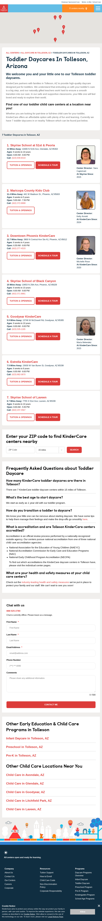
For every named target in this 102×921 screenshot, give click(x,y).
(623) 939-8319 (19, 158)
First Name (12, 622)
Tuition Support (46, 873)
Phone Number (13, 660)
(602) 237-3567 (19, 410)
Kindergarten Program (85, 895)
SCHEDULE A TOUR (48, 165)
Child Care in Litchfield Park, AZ (29, 800)
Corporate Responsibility (51, 891)
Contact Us (9, 876)
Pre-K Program (81, 891)
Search (74, 450)
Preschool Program (83, 887)
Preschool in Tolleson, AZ (24, 747)
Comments (11, 673)
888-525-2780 (13, 611)
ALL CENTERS (12, 53)
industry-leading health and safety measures (45, 582)
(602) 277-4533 (19, 248)
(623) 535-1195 (18, 329)
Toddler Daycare (82, 883)
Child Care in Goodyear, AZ (25, 792)
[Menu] (98, 8)
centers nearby (76, 8)
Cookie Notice (29, 914)
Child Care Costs (47, 880)
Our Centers (10, 880)
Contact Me (51, 705)
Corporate (9, 888)
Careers (8, 884)
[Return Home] (4, 8)
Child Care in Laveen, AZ (23, 809)
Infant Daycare (81, 879)
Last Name (12, 635)
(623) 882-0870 (19, 374)
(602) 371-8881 (19, 294)
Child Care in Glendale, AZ (25, 783)
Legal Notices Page (55, 917)
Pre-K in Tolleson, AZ (21, 755)
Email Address (14, 647)
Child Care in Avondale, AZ (25, 775)
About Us (9, 873)
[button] (55, 18)
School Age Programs (84, 899)
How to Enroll (46, 876)
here (85, 519)
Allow (82, 912)
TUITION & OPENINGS (21, 165)
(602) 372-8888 (19, 203)
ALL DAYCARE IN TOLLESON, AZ (36, 53)
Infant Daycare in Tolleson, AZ (27, 738)
